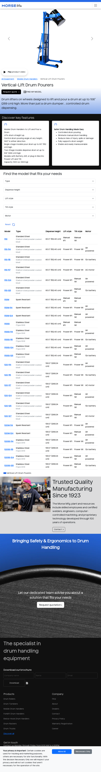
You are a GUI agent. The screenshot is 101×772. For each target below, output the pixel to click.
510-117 (7, 270)
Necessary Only (83, 751)
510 (5, 239)
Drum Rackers (10, 724)
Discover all (8, 734)
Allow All (62, 751)
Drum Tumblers (10, 704)
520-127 (8, 416)
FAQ (54, 699)
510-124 (7, 280)
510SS (7, 324)
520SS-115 (8, 449)
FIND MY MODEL (34, 92)
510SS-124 (8, 347)
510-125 (7, 290)
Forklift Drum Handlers (13, 714)
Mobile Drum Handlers (27, 79)
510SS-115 (8, 340)
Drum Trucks (9, 729)
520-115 (7, 375)
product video (16, 72)
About (55, 704)
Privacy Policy (58, 719)
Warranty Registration (62, 724)
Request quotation (50, 604)
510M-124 (8, 316)
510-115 (7, 260)
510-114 (7, 249)
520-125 (7, 406)
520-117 (7, 385)
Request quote (10, 92)
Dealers (55, 709)
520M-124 (8, 433)
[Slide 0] (48, 65)
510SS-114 (8, 332)
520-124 (8, 395)
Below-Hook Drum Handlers (16, 719)
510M (6, 300)
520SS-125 (9, 465)
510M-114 (8, 308)
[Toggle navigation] (95, 5)
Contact (58, 529)
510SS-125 (8, 355)
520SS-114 (8, 441)
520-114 (7, 365)
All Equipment (7, 79)
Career (55, 729)
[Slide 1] (53, 65)
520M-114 (8, 425)
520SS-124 (9, 457)
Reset (8, 224)
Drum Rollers (9, 699)
